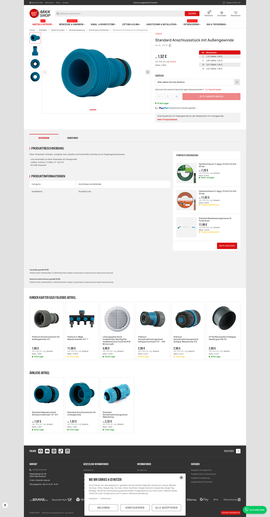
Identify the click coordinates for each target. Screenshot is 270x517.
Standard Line (84, 191)
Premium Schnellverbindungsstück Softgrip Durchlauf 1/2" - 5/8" (152, 339)
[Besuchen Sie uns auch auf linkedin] (67, 451)
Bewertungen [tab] (72, 138)
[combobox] (197, 82)
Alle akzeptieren (166, 507)
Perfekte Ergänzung (187, 155)
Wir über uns (142, 470)
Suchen (192, 13)
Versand (173, 61)
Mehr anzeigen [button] (227, 246)
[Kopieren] (170, 45)
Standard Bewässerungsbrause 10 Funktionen (215, 219)
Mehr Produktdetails (167, 119)
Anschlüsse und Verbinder (99, 30)
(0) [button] (233, 2)
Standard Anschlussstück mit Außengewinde (130, 30)
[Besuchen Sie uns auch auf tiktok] (60, 451)
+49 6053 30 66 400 (39, 470)
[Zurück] (45, 72)
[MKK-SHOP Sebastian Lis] (40, 13)
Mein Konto (49, 2)
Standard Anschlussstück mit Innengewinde (81, 413)
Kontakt (65, 2)
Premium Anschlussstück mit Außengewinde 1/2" (46, 338)
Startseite (43, 30)
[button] (46, 319)
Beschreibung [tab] (44, 138)
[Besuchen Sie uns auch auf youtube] (47, 451)
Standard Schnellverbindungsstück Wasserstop (115, 414)
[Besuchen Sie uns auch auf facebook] (40, 451)
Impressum (93, 498)
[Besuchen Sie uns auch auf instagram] (54, 451)
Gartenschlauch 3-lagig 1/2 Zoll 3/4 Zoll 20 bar (217, 165)
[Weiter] (148, 72)
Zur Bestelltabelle (213, 89)
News (58, 2)
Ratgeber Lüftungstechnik (201, 470)
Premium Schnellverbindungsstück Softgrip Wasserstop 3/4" (186, 339)
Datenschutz (88, 470)
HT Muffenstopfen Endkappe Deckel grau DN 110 (222, 338)
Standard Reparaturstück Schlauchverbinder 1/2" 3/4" (45, 413)
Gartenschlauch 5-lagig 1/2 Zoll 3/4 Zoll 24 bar (217, 192)
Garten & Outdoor (58, 30)
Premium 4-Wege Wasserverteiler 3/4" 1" (78, 338)
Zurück (32, 30)
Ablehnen (103, 507)
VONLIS (158, 33)
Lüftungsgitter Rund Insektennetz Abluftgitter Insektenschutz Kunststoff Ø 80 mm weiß (116, 340)
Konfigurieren (135, 507)
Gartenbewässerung (77, 30)
